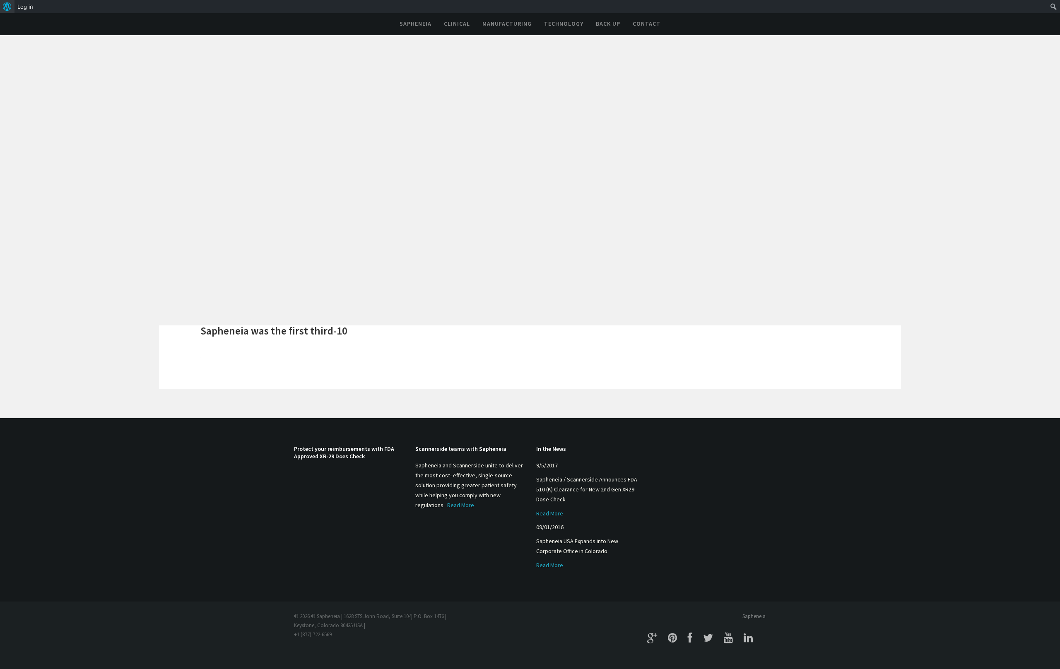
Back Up (608, 23)
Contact (646, 23)
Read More (460, 505)
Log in (25, 6)
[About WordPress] (7, 6)
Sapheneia (415, 23)
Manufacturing (507, 23)
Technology (563, 23)
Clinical (457, 23)
